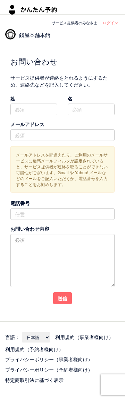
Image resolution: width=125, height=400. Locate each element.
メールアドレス (27, 124)
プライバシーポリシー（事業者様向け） (49, 359)
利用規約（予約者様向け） (34, 349)
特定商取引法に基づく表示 (34, 379)
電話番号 (20, 202)
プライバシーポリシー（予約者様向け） (49, 369)
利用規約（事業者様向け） (84, 337)
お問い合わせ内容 (29, 228)
